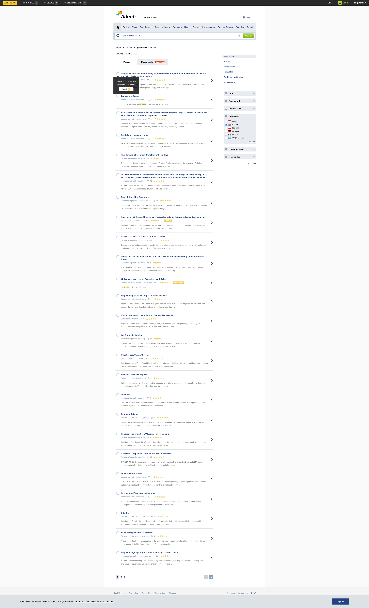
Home (118, 47)
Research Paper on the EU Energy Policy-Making (145, 434)
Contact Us (146, 593)
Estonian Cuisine (129, 414)
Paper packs (147, 62)
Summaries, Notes (128, 100)
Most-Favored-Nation (131, 473)
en (329, 3)
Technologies (229, 82)
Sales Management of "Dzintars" (137, 532)
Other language (238, 138)
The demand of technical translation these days (144, 155)
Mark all (251, 142)
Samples (124, 319)
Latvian (235, 121)
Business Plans (127, 358)
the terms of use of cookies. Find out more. (94, 601)
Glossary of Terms (130, 96)
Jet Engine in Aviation (132, 335)
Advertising (133, 593)
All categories (229, 56)
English (235, 125)
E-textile (125, 513)
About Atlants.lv (119, 593)
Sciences (227, 62)
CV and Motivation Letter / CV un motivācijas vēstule (147, 315)
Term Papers (126, 221)
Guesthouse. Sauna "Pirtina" (135, 355)
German (235, 131)
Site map (172, 593)
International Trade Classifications (138, 493)
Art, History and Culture (233, 77)
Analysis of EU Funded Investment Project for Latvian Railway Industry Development (163, 217)
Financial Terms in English (134, 374)
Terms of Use (160, 593)
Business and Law (231, 67)
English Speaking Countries (135, 197)
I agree (340, 601)
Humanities (228, 72)
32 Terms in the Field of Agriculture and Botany (144, 279)
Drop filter (252, 163)
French (235, 135)
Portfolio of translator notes (134, 135)
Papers (126, 62)
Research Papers (128, 158)
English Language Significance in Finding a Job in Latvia (149, 552)
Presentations (126, 418)
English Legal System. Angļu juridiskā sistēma (144, 295)
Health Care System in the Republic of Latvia (143, 237)
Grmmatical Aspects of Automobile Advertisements (146, 453)
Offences (125, 394)
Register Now (360, 3)
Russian (235, 128)
